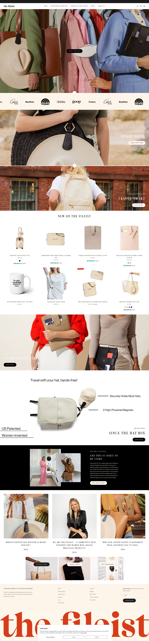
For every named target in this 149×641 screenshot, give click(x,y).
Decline (97, 637)
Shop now (10, 364)
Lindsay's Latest (61, 594)
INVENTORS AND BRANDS (59, 6)
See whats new (98, 483)
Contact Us (92, 588)
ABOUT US (101, 6)
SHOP (46, 6)
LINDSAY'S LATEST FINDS (79, 6)
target (84, 1)
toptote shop (41, 564)
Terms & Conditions (94, 597)
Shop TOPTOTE (74, 51)
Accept (73, 637)
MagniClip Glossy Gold (56, 302)
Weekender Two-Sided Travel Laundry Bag (56, 256)
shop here (138, 205)
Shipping (92, 591)
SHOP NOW (139, 439)
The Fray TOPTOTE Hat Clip (129, 302)
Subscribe (129, 600)
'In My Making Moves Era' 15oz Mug (20, 302)
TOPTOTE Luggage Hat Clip (19, 255)
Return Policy (93, 594)
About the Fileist (61, 591)
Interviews (60, 597)
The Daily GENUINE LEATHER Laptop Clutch (129, 256)
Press (59, 600)
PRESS (93, 6)
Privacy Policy (84, 633)
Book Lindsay (61, 603)
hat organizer (107, 564)
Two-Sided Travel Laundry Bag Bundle (92, 302)
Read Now (26, 549)
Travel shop (74, 564)
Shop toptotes (137, 143)
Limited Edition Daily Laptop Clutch (93, 255)
